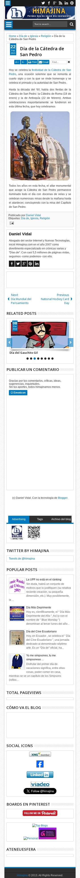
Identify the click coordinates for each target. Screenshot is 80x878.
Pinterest (72, 3)
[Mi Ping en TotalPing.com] (47, 838)
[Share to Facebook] (13, 346)
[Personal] (31, 838)
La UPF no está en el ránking (43, 579)
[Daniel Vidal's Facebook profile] (40, 766)
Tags (40, 519)
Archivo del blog (61, 519)
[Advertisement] (43, 279)
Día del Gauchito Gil (24, 353)
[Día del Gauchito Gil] (40, 335)
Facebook (49, 3)
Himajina (22, 875)
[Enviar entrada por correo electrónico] (11, 223)
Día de (25, 218)
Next (9, 342)
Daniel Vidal (33, 215)
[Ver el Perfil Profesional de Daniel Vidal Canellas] (40, 786)
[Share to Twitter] (18, 346)
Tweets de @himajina (22, 558)
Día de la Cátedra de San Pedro (42, 51)
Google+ (55, 3)
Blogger (62, 497)
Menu (8, 3)
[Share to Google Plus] (23, 346)
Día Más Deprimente (38, 607)
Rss (60, 3)
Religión (45, 218)
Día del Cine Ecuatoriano (41, 631)
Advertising (19, 519)
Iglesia (34, 218)
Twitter (43, 3)
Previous (70, 342)
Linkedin (66, 3)
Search (71, 24)
